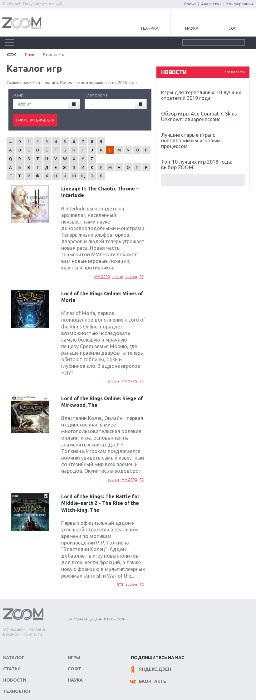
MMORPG (102, 277)
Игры (29, 54)
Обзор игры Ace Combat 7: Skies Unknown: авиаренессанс (199, 116)
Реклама (37, 629)
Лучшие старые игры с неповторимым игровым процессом (191, 140)
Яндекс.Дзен (155, 669)
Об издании (14, 629)
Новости (14, 680)
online (117, 277)
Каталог (13, 657)
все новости (234, 72)
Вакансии (12, 634)
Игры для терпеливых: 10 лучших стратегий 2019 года (201, 95)
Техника (149, 28)
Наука (192, 28)
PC (142, 277)
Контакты (33, 634)
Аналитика (211, 4)
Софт (234, 28)
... (10, 141)
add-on (131, 277)
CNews (190, 4)
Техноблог (17, 691)
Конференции (239, 4)
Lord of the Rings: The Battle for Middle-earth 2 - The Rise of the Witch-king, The (100, 503)
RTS (120, 584)
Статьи (12, 668)
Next (203, 180)
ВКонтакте (152, 681)
